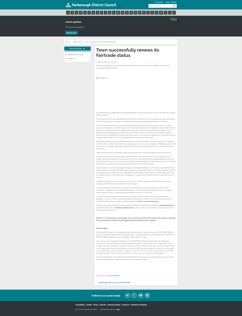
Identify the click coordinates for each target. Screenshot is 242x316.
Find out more (71, 33)
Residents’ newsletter (139, 305)
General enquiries (114, 305)
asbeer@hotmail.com (167, 205)
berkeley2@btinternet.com (125, 208)
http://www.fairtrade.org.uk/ (148, 201)
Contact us (71, 58)
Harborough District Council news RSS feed (114, 282)
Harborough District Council (94, 4)
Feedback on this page (75, 54)
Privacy (95, 305)
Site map (103, 305)
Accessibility (159, 2)
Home (67, 42)
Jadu (118, 309)
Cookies (89, 305)
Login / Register (171, 2)
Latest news (77, 42)
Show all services (75, 48)
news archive (114, 276)
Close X (173, 19)
